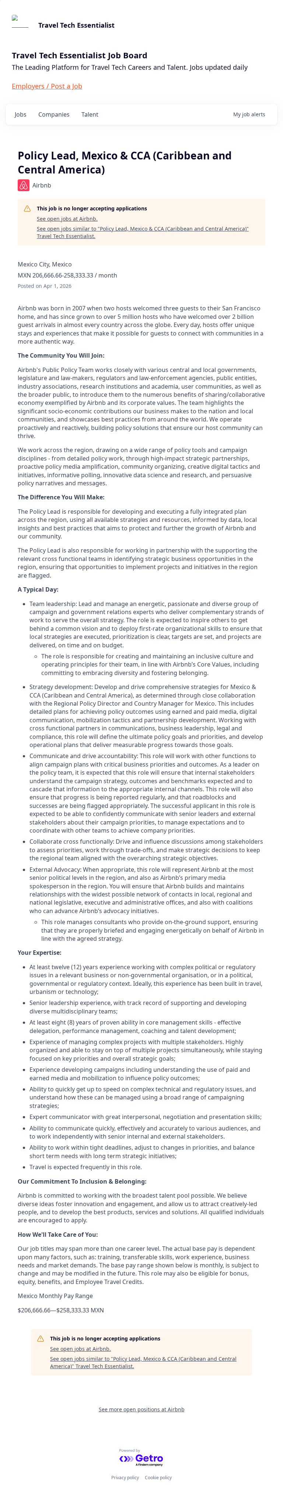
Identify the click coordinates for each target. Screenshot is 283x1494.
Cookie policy (158, 1477)
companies (54, 114)
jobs (21, 114)
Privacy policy (125, 1477)
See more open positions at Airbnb (142, 1409)
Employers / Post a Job (47, 86)
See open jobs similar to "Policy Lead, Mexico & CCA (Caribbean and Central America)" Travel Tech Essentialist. (143, 232)
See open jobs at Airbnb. (67, 218)
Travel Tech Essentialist (76, 25)
